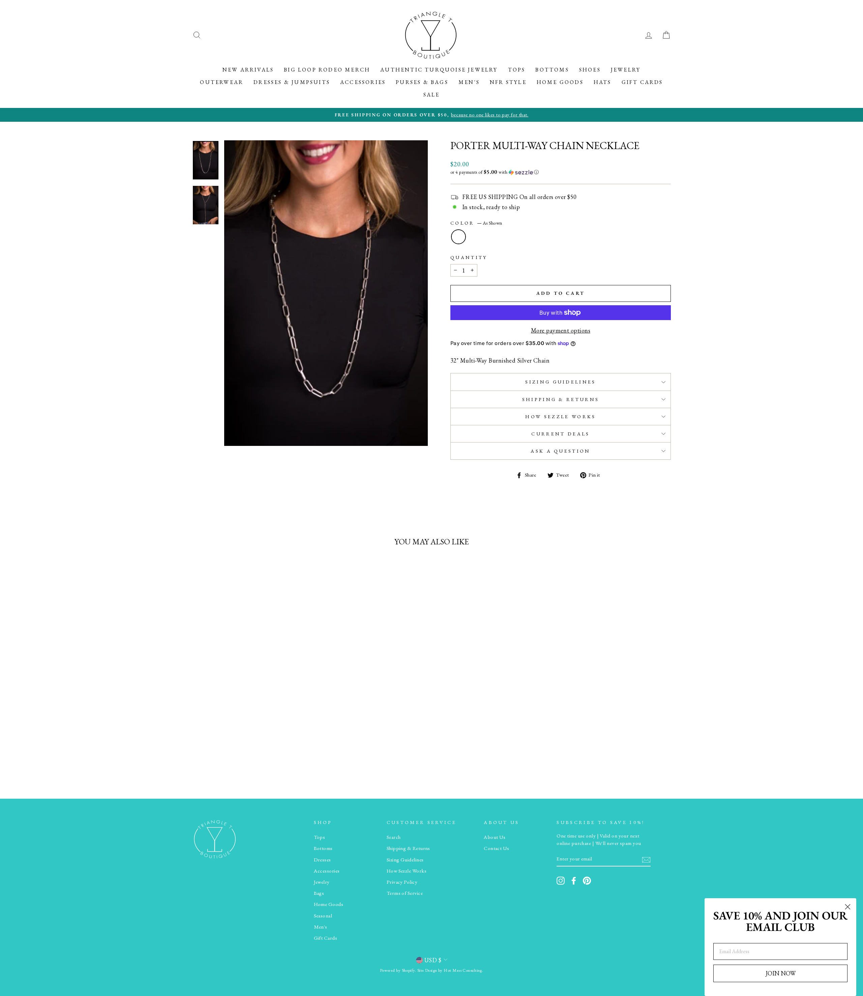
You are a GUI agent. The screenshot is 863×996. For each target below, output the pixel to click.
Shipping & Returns (560, 399)
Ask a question (560, 451)
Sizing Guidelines (560, 381)
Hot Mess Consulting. (463, 970)
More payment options (560, 330)
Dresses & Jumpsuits (292, 82)
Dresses (322, 859)
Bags (319, 893)
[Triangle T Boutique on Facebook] (574, 881)
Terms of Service (405, 893)
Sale (431, 94)
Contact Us (496, 848)
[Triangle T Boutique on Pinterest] (587, 881)
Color (476, 223)
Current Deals (560, 433)
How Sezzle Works (560, 416)
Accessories (363, 82)
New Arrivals (248, 69)
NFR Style (508, 82)
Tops (517, 69)
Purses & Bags (422, 82)
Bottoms (552, 69)
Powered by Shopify (397, 970)
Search (394, 837)
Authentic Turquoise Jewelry (439, 69)
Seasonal (323, 915)
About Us (495, 837)
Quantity (468, 257)
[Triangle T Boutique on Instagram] (561, 881)
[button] (560, 172)
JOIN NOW (781, 973)
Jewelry (626, 69)
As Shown (458, 237)
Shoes (590, 69)
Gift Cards (642, 82)
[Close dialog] (848, 907)
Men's (469, 82)
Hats (603, 82)
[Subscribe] (646, 859)
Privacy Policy (402, 882)
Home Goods (560, 82)
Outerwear (221, 82)
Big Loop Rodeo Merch (327, 69)
